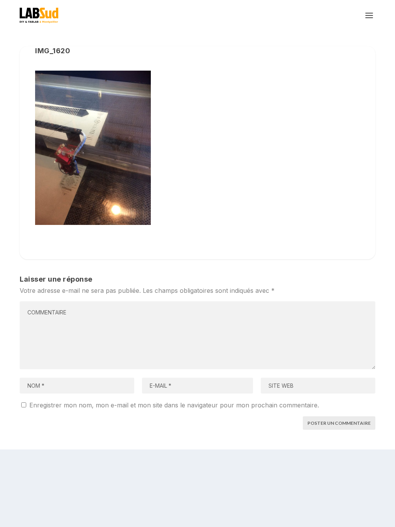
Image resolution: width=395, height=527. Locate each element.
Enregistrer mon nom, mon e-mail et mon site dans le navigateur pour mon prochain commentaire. (174, 405)
